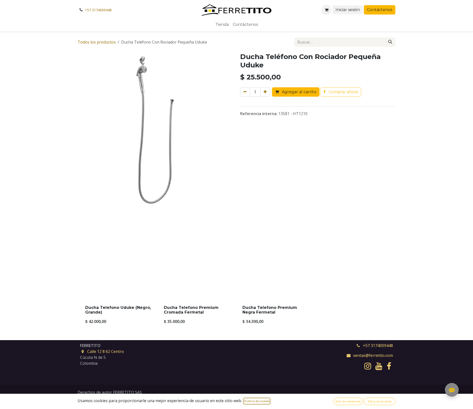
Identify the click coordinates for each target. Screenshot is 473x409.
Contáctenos (379, 9)
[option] (236, 277)
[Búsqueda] (390, 42)
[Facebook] (389, 366)
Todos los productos (97, 42)
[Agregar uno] (265, 92)
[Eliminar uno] (245, 92)
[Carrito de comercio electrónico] (326, 10)
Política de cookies (257, 401)
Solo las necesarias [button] (348, 401)
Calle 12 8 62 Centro (105, 351)
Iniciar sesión (348, 9)
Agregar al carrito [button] (298, 92)
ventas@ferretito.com (373, 355)
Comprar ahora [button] (343, 92)
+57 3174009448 (98, 10)
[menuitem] (222, 25)
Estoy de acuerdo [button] (380, 401)
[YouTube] (378, 366)
